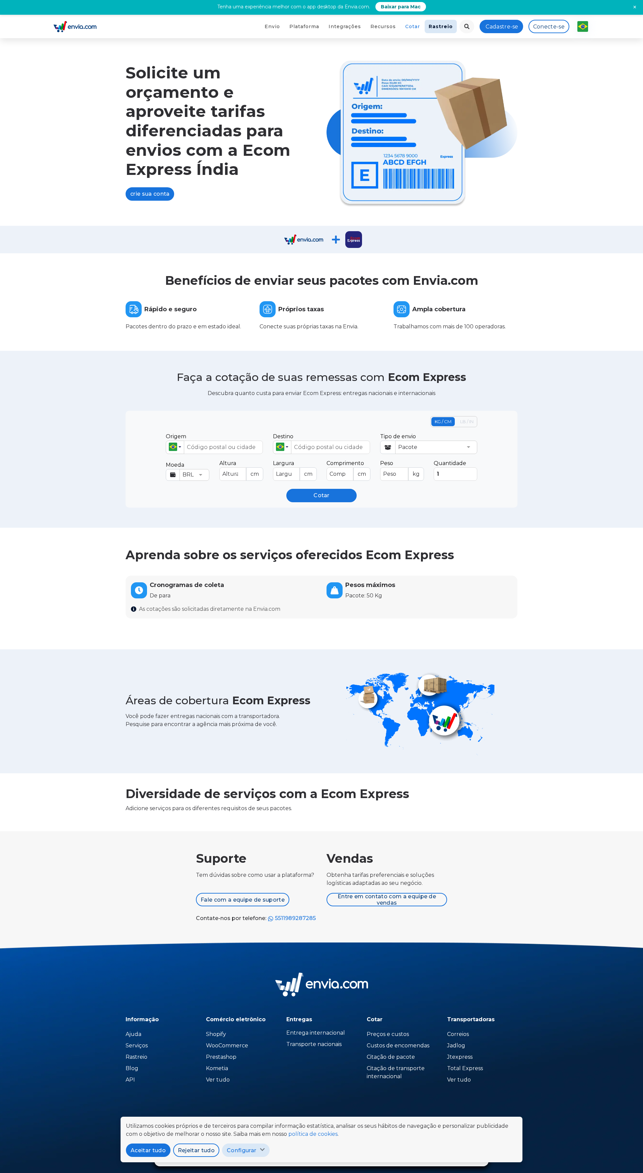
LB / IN (467, 421)
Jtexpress (460, 1057)
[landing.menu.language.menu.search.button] (466, 26)
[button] (175, 447)
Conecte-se (549, 26)
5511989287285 (295, 918)
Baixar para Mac (401, 7)
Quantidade (450, 463)
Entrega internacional (315, 1033)
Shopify (216, 1034)
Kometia (217, 1068)
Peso (400, 468)
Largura (292, 468)
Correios (458, 1034)
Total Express (465, 1068)
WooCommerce (227, 1045)
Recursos (383, 26)
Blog (132, 1068)
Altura (239, 468)
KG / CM (443, 421)
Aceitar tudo (148, 1150)
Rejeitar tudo (196, 1150)
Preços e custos (388, 1034)
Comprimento (346, 468)
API (130, 1080)
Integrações (345, 26)
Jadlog (456, 1045)
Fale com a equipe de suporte (243, 900)
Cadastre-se (502, 26)
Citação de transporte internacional (396, 1072)
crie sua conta (149, 194)
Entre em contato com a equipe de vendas (387, 899)
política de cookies (313, 1134)
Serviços (137, 1045)
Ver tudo (218, 1080)
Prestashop (221, 1057)
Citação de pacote (391, 1057)
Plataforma (304, 26)
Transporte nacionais (314, 1044)
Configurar (241, 1150)
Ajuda (133, 1034)
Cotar (412, 26)
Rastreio (441, 26)
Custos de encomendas (398, 1045)
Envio (272, 26)
